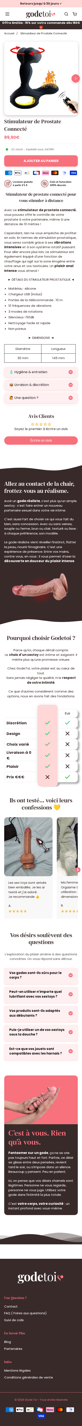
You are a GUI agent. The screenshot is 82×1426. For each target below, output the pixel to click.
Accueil (9, 33)
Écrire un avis (41, 440)
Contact (11, 1306)
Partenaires (13, 1348)
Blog (7, 1342)
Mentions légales (17, 1370)
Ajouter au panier (41, 160)
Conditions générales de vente (28, 1377)
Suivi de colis (14, 1320)
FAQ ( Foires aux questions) (25, 1313)
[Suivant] (75, 78)
